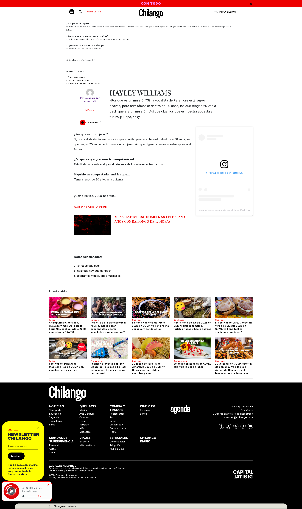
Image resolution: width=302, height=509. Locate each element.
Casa (52, 452)
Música (89, 110)
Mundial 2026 (117, 448)
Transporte (96, 361)
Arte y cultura (87, 413)
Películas (145, 410)
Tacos (113, 417)
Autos (52, 448)
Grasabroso (116, 424)
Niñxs (82, 428)
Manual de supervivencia (61, 439)
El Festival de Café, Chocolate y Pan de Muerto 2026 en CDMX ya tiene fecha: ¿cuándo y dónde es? (233, 327)
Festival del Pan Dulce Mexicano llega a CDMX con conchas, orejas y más (66, 366)
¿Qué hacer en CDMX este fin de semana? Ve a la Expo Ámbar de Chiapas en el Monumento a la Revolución (233, 368)
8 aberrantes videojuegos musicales (83, 83)
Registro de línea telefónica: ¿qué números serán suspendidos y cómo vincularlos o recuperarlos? (108, 327)
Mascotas (85, 431)
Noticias (95, 320)
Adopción (115, 445)
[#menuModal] (71, 11)
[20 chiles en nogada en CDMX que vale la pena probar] (192, 348)
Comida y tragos (117, 408)
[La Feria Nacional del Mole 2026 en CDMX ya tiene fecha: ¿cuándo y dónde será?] (151, 307)
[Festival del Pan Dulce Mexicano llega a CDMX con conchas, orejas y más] (68, 348)
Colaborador (92, 97)
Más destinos (87, 445)
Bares (113, 420)
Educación (55, 413)
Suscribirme (16, 456)
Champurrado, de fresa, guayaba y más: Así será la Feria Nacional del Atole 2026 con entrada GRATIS (67, 327)
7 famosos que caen (75, 77)
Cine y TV (147, 406)
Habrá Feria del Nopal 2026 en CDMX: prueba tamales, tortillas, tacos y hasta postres (192, 325)
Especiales (119, 438)
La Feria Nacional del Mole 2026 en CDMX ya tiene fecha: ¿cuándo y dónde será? (151, 325)
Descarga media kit (242, 406)
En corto (84, 441)
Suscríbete (247, 410)
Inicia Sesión (227, 11)
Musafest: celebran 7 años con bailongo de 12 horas (150, 219)
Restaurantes (180, 361)
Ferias (52, 320)
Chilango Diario (148, 439)
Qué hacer (137, 320)
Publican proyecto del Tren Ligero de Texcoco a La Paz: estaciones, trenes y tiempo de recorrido (108, 368)
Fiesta (113, 431)
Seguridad (55, 417)
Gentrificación (118, 441)
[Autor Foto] (90, 92)
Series (143, 413)
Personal (54, 445)
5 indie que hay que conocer (79, 80)
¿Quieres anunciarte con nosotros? (233, 413)
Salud (52, 424)
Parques (84, 424)
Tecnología (55, 420)
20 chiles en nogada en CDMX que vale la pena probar (192, 365)
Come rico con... (119, 428)
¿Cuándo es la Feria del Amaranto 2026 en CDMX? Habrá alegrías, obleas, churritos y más (148, 368)
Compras (84, 417)
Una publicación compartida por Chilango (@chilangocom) (228, 210)
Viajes (85, 438)
